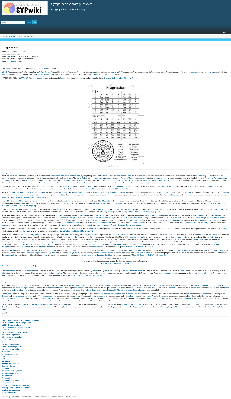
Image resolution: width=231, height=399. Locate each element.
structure (160, 273)
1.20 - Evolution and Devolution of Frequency (20, 320)
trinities (77, 290)
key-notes (134, 296)
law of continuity (221, 209)
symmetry (142, 178)
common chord (11, 209)
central (86, 285)
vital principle (26, 183)
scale (169, 215)
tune (112, 72)
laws (216, 176)
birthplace (73, 218)
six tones (78, 288)
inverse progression (10, 354)
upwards (137, 307)
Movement (6, 361)
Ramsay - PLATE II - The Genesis (15, 385)
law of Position (129, 180)
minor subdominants (164, 186)
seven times (80, 296)
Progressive (7, 378)
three (192, 304)
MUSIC (4, 72)
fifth (105, 285)
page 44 (45, 197)
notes (145, 180)
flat (15, 189)
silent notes (186, 285)
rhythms (28, 180)
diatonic (37, 74)
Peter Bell (81, 183)
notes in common (23, 247)
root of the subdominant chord (101, 218)
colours (63, 294)
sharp (89, 186)
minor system (102, 195)
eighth (219, 285)
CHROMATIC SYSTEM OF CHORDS (117, 263)
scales (22, 298)
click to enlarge (114, 166)
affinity (59, 209)
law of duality (201, 176)
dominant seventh (197, 218)
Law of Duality (162, 192)
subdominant (59, 176)
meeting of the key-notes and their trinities (36, 304)
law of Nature (187, 192)
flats (77, 186)
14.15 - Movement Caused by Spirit (16, 327)
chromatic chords (118, 235)
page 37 (145, 183)
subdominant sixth (189, 222)
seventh (155, 215)
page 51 (151, 247)
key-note (71, 285)
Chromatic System (99, 203)
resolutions (76, 237)
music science (213, 203)
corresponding (110, 192)
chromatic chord (79, 242)
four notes (87, 255)
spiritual (50, 183)
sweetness (107, 180)
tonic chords (92, 244)
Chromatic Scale (108, 201)
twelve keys (51, 298)
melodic (40, 72)
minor (43, 192)
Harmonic (207, 72)
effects (166, 201)
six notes (37, 290)
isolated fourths (73, 304)
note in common (199, 215)
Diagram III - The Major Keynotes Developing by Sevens (128, 290)
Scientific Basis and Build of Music (128, 183)
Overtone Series (110, 78)
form (100, 178)
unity (85, 180)
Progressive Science (10, 383)
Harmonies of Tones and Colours (93, 290)
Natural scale (93, 235)
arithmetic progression (11, 335)
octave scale (82, 215)
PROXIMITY (189, 235)
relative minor (51, 250)
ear (227, 288)
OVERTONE (23, 78)
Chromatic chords (136, 271)
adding (20, 201)
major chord (25, 250)
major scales (45, 186)
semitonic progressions (130, 242)
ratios (105, 176)
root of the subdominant (219, 218)
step (216, 215)
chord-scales (10, 271)
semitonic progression (53, 242)
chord (18, 74)
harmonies (210, 237)
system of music (175, 237)
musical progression (10, 363)
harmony (116, 180)
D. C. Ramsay (117, 203)
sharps (56, 186)
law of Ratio (81, 178)
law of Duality (129, 178)
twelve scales (47, 296)
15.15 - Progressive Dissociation (15, 330)
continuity (66, 180)
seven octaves (18, 296)
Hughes (5, 283)
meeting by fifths (103, 294)
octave (31, 307)
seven (189, 294)
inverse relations (17, 192)
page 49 (140, 225)
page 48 (32, 206)
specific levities (166, 180)
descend (95, 307)
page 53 (162, 255)
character (168, 273)
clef (153, 288)
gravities (179, 180)
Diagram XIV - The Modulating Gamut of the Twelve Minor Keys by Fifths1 (196, 307)
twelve (110, 304)
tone (206, 294)
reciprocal (98, 192)
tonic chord (213, 235)
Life (3, 356)
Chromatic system (92, 229)
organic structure (113, 178)
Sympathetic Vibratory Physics (12, 36)
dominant (76, 176)
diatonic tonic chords (190, 242)
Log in (225, 32)
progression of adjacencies (13, 371)
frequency (64, 78)
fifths (136, 298)
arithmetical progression (12, 337)
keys (29, 296)
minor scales (67, 186)
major (184, 178)
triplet (130, 209)
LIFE (3, 68)
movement (12, 61)
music (45, 178)
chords (153, 180)
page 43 (125, 189)
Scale (119, 78)
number (188, 298)
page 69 (99, 275)
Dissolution (6, 339)
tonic (67, 176)
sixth (145, 215)
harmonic (48, 72)
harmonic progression (11, 349)
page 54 (32, 266)
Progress (5, 368)
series (10, 54)
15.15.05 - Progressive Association (16, 332)
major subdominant (45, 189)
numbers (225, 192)
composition (57, 273)
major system (35, 195)
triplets (59, 215)
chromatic (46, 74)
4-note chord (172, 218)
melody (119, 72)
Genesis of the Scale (10, 344)
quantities (94, 178)
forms (120, 176)
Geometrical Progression (12, 347)
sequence (96, 74)
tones (187, 195)
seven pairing (136, 304)
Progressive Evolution (11, 380)
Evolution (6, 342)
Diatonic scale (68, 235)
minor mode (162, 178)
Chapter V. (172, 288)
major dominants (121, 186)
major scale (14, 176)
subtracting (10, 201)
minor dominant (87, 189)
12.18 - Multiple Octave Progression (16, 323)
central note (207, 285)
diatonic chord (198, 239)
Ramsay (5, 173)
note (60, 192)
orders (129, 176)
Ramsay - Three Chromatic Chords (16, 388)
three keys (161, 298)
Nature (34, 201)
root (31, 189)
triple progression (9, 392)
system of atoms (102, 209)
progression (29, 36)
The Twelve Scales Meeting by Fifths (89, 301)
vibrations (21, 195)
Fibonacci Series (130, 78)
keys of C (8, 294)
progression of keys (10, 373)
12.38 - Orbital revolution (12, 325)
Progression (7, 376)
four (48, 307)
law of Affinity (53, 180)
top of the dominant (71, 222)
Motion (5, 359)
